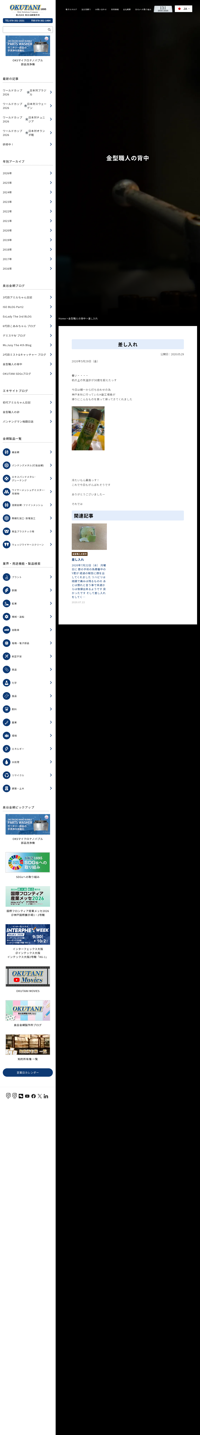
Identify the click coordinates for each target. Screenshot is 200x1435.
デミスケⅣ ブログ (14, 335)
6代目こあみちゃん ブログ (19, 326)
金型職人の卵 (11, 412)
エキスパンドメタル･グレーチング (24, 478)
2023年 (7, 202)
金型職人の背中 (12, 364)
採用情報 (115, 9)
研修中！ (8, 144)
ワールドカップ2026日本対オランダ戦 (24, 133)
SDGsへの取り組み (143, 9)
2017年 (7, 259)
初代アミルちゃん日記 (17, 402)
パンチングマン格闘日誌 (18, 421)
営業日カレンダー (28, 1072)
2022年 (7, 211)
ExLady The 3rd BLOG (17, 316)
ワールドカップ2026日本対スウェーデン (25, 106)
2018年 (7, 249)
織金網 (15, 452)
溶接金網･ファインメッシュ (27, 505)
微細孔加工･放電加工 (24, 518)
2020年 (7, 230)
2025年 (7, 183)
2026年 (7, 173)
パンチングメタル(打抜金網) (28, 465)
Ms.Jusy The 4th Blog (17, 345)
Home (62, 318)
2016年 (7, 268)
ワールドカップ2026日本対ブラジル (24, 92)
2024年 (7, 192)
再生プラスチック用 (23, 531)
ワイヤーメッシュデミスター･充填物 (28, 491)
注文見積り (86, 9)
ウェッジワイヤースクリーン (28, 544)
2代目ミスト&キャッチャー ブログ (24, 354)
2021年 (7, 221)
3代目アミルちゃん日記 (17, 297)
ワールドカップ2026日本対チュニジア (24, 119)
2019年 (7, 240)
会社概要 (127, 9)
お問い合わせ (101, 9)
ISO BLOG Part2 (13, 307)
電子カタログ (71, 9)
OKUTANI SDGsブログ (17, 373)
